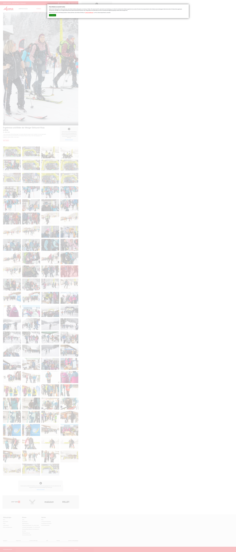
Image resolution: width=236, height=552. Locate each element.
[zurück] (22, 68)
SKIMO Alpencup (25, 523)
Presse (4, 523)
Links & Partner (6, 525)
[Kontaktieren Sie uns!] (75, 549)
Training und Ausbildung (46, 521)
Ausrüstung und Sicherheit (46, 523)
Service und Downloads (7, 527)
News (4, 519)
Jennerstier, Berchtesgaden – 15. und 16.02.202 (31, 527)
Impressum (5, 540)
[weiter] (59, 68)
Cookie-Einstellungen (33, 540)
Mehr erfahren (6, 140)
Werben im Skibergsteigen (73, 540)
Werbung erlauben (69, 139)
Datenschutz (18, 540)
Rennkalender (24, 521)
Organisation (5, 521)
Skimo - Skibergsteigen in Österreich (8, 9)
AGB (47, 540)
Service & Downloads (45, 525)
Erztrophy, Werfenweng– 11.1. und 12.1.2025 (30, 525)
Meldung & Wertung (26, 533)
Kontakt (58, 540)
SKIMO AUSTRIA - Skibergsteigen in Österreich (14, 3)
